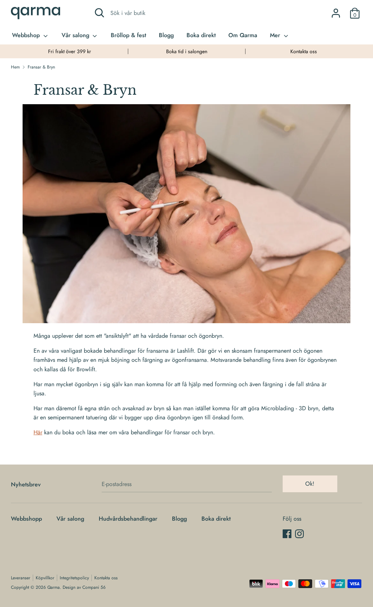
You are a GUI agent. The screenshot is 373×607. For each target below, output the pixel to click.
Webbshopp (26, 518)
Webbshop (27, 35)
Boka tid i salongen (186, 51)
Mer (276, 35)
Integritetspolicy (74, 578)
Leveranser (20, 578)
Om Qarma (242, 35)
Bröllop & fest (128, 35)
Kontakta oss (303, 51)
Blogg (166, 35)
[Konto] (336, 10)
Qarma (53, 587)
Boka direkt (201, 35)
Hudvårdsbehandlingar (128, 518)
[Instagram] (299, 533)
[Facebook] (287, 533)
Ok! (309, 483)
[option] (69, 51)
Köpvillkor (45, 578)
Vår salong (76, 35)
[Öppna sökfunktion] (99, 12)
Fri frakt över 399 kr (69, 51)
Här (38, 432)
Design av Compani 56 (84, 587)
